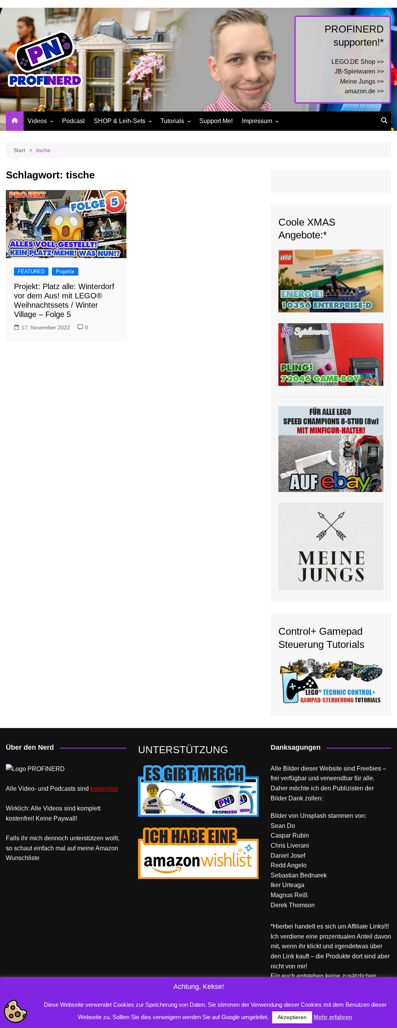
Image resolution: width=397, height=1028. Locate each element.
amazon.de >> (364, 91)
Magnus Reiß (289, 895)
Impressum (257, 121)
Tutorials (172, 121)
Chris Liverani (290, 845)
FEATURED (31, 271)
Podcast (73, 121)
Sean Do (283, 825)
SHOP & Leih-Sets (119, 121)
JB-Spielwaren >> (359, 71)
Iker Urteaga (287, 885)
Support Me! (216, 121)
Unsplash (313, 815)
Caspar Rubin (290, 835)
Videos (37, 121)
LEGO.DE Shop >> (357, 61)
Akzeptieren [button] (292, 1017)
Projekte (65, 271)
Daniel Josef (288, 855)
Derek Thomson (293, 905)
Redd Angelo (289, 865)
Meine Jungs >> (362, 81)
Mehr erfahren (333, 1017)
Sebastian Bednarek (299, 875)
